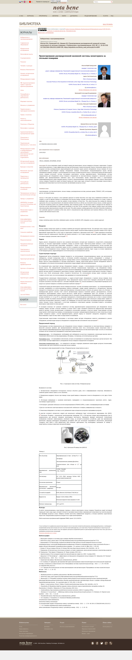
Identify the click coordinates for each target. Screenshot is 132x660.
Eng (27, 1)
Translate (63, 2)
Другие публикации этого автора (88, 90)
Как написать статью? (88, 626)
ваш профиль (108, 24)
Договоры (73, 16)
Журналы (30, 16)
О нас (21, 16)
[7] (97, 320)
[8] (40, 415)
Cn (32, 1)
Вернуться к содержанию (46, 32)
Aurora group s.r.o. (107, 626)
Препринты (43, 16)
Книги (64, 16)
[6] (80, 283)
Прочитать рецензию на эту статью (47, 533)
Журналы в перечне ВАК (88, 629)
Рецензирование (91, 16)
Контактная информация (26, 633)
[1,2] (94, 232)
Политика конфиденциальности (28, 636)
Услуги (105, 16)
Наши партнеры (23, 631)
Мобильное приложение (88, 631)
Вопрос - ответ (86, 633)
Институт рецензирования (67, 626)
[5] (88, 274)
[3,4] (67, 236)
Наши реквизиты (23, 629)
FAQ (112, 16)
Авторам (55, 16)
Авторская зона (48, 629)
